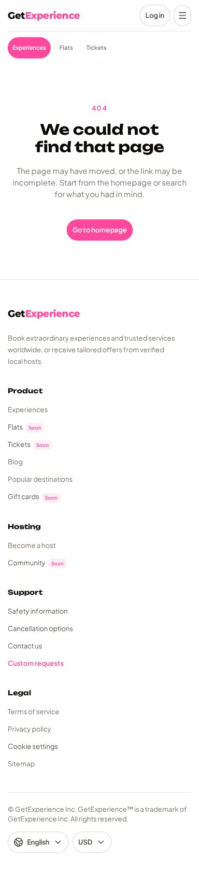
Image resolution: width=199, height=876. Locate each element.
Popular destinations (40, 478)
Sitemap (21, 763)
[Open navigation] (182, 15)
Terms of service (33, 711)
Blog (15, 461)
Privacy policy (29, 728)
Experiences (28, 409)
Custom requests (36, 663)
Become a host (32, 545)
